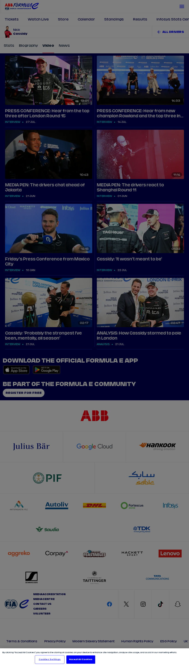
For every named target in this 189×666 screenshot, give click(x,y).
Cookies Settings (50, 659)
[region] (94, 657)
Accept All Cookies (80, 659)
